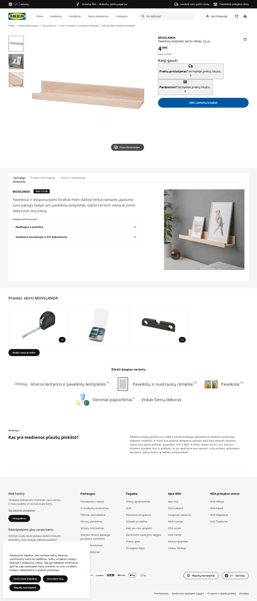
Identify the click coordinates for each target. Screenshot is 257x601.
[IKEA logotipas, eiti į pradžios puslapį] (17, 16)
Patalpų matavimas (91, 545)
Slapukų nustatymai (25, 587)
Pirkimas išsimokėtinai (93, 514)
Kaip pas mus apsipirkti (139, 528)
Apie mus (173, 501)
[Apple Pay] (132, 575)
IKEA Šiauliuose (218, 521)
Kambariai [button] (56, 16)
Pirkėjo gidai (133, 541)
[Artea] (121, 575)
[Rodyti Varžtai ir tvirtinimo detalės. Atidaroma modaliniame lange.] (98, 325)
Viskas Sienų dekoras (161, 399)
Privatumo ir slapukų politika (222, 593)
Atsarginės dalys (135, 548)
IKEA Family (174, 534)
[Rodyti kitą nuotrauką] (139, 94)
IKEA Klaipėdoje (219, 514)
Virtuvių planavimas (91, 521)
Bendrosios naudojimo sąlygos (143, 534)
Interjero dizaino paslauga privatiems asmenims (95, 536)
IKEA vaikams (175, 508)
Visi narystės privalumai (21, 510)
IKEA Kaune (216, 508)
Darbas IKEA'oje (177, 548)
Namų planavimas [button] (98, 16)
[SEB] (110, 575)
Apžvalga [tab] (19, 178)
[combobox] (165, 16)
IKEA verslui (174, 528)
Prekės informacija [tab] (43, 178)
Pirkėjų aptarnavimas (138, 501)
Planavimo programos (138, 514)
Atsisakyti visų (55, 578)
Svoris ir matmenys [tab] (73, 178)
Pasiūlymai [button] (75, 16)
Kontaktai (244, 593)
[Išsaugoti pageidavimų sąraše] (245, 39)
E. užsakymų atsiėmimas (94, 508)
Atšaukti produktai (136, 521)
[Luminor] (99, 575)
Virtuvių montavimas (92, 528)
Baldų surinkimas (90, 552)
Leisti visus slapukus (25, 578)
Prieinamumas (161, 593)
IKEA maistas (175, 521)
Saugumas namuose (179, 514)
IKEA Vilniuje (217, 501)
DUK (128, 508)
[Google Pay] (143, 575)
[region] (88, 95)
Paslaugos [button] (122, 16)
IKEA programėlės (178, 541)
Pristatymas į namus (92, 501)
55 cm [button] (206, 41)
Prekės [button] (40, 16)
